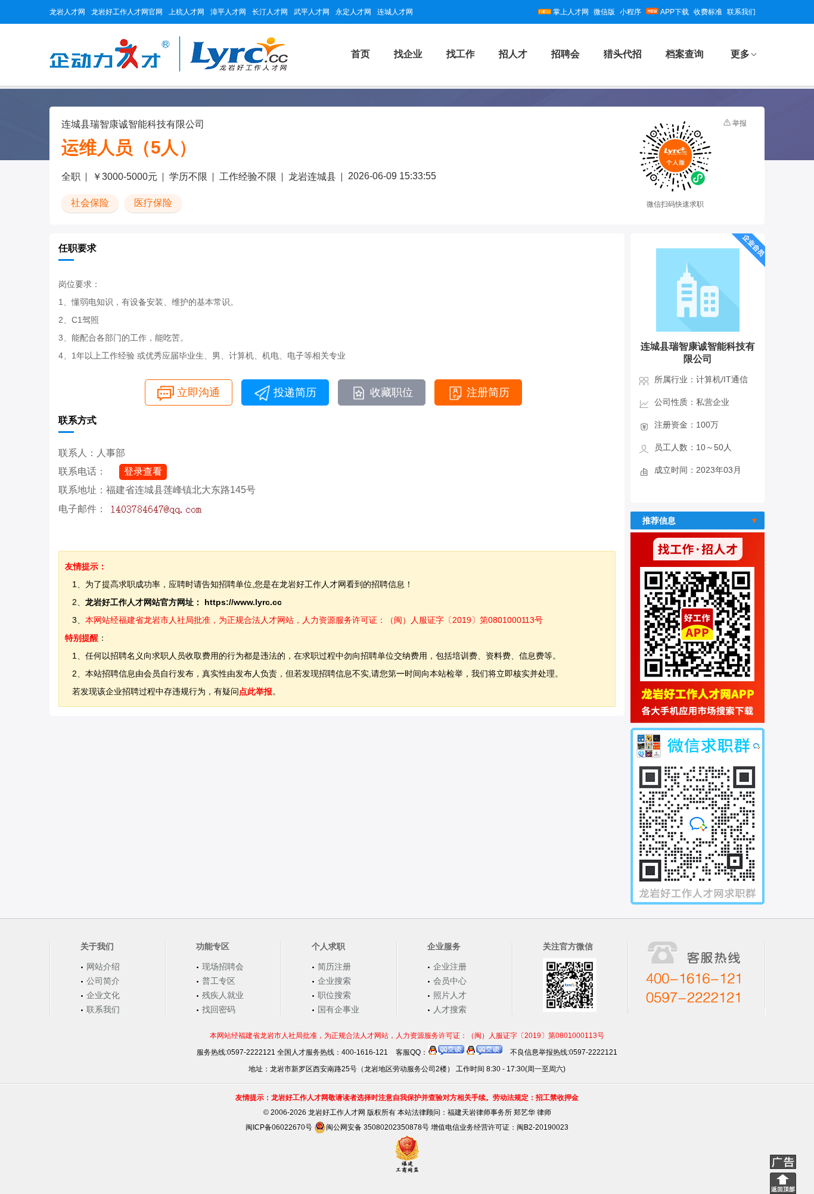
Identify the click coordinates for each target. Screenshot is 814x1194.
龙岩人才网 (67, 12)
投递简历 (295, 392)
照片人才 (450, 995)
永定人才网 (353, 12)
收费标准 (708, 12)
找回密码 (218, 1009)
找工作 (460, 54)
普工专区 (218, 981)
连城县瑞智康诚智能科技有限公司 (132, 124)
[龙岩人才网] (168, 70)
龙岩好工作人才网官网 (127, 12)
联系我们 (741, 12)
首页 (360, 54)
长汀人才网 (270, 12)
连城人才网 (395, 12)
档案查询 (685, 54)
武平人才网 (312, 12)
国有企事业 (338, 1009)
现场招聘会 (223, 966)
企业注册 (450, 966)
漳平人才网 (228, 12)
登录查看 (143, 471)
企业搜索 (334, 981)
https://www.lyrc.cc (243, 602)
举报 (739, 123)
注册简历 (488, 392)
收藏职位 (391, 392)
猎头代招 (623, 54)
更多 (740, 54)
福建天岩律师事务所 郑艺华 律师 (499, 1112)
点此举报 (255, 691)
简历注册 (334, 966)
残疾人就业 (223, 995)
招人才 (513, 54)
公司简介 (103, 981)
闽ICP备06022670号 (279, 1127)
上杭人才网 (186, 12)
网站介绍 (103, 966)
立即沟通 (198, 392)
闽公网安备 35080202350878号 (377, 1127)
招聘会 (565, 54)
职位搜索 (334, 995)
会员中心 (450, 981)
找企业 (408, 54)
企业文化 (103, 995)
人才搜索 (450, 1009)
